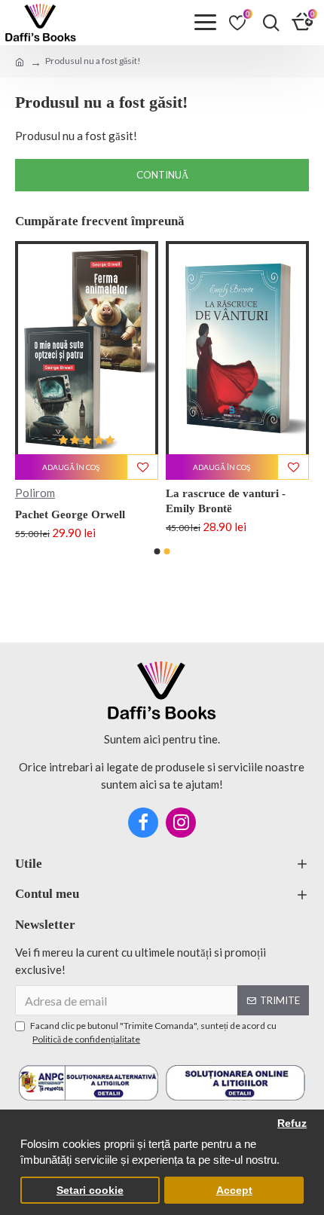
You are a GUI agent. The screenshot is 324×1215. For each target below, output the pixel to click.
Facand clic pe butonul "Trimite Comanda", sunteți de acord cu (153, 1032)
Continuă (162, 175)
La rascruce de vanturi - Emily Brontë (226, 500)
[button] (157, 551)
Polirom (35, 492)
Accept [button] (234, 1190)
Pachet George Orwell (70, 514)
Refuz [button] (292, 1123)
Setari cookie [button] (90, 1190)
